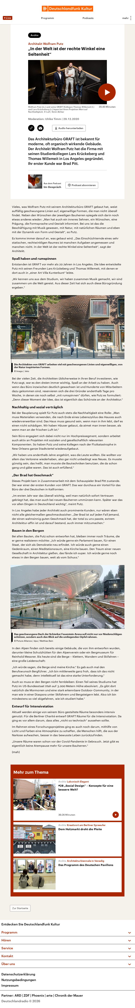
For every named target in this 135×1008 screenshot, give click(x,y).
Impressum (10, 985)
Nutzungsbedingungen (18, 980)
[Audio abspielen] (107, 92)
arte (50, 995)
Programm (47, 17)
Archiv (34, 35)
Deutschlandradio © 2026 (20, 1001)
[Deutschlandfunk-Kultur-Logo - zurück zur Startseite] (67, 8)
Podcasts (88, 17)
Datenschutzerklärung (18, 974)
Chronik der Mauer (69, 995)
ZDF (27, 995)
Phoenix (39, 995)
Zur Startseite (20, 908)
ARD (19, 995)
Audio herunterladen (70, 128)
